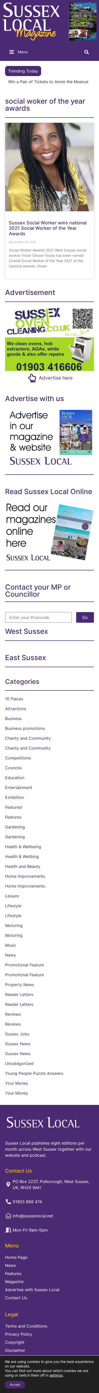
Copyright (14, 1342)
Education (14, 777)
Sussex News (17, 1043)
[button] (86, 52)
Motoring (14, 925)
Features (13, 817)
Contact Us (16, 1297)
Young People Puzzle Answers (34, 1073)
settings (56, 1375)
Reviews (13, 1014)
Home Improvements (25, 876)
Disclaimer (15, 1350)
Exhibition (14, 797)
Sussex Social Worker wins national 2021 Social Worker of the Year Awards (48, 228)
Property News (19, 984)
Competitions (18, 757)
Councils (13, 767)
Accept (15, 1384)
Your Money (16, 1083)
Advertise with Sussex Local (32, 1289)
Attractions (15, 708)
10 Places (14, 698)
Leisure (12, 895)
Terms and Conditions (26, 1326)
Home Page (16, 1257)
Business (13, 718)
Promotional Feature (24, 964)
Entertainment (18, 787)
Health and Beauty (22, 866)
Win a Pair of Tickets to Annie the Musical (48, 81)
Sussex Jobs (17, 1033)
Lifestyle (13, 905)
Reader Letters (19, 994)
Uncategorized (19, 1063)
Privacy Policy (18, 1334)
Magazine (14, 1281)
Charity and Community (28, 738)
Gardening (15, 826)
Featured (13, 807)
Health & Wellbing (22, 856)
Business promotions (25, 728)
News (10, 955)
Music (10, 945)
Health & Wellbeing (23, 846)
